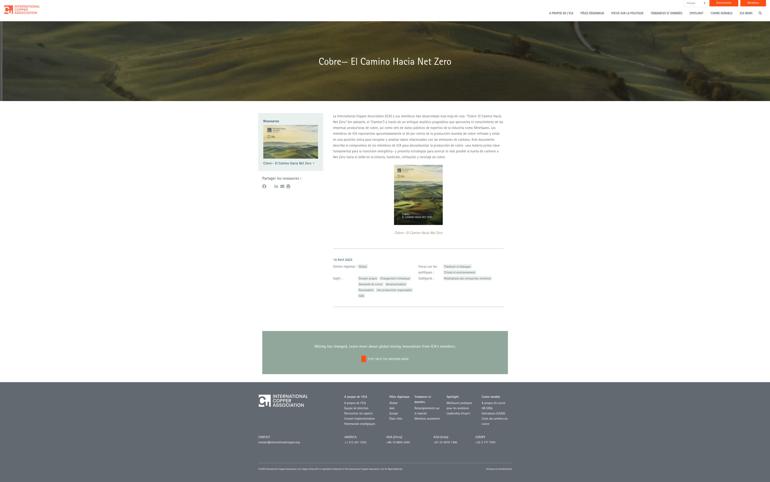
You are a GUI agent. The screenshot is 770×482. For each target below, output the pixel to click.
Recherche (761, 13)
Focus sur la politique (627, 13)
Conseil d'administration (359, 418)
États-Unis (395, 418)
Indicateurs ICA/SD (493, 413)
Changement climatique (395, 278)
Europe (393, 413)
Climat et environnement (459, 272)
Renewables (366, 290)
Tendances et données (666, 13)
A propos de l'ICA (561, 13)
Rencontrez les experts (358, 413)
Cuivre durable (722, 13)
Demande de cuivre (371, 284)
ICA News (746, 13)
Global (363, 266)
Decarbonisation (396, 284)
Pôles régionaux (592, 13)
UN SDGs (487, 408)
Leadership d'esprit (458, 413)
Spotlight (696, 13)
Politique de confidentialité (499, 469)
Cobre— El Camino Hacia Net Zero (287, 163)
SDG (361, 296)
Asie (392, 408)
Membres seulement (427, 418)
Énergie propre (368, 278)
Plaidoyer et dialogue (457, 266)
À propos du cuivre (493, 403)
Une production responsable (394, 290)
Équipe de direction (356, 408)
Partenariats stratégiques (359, 423)
